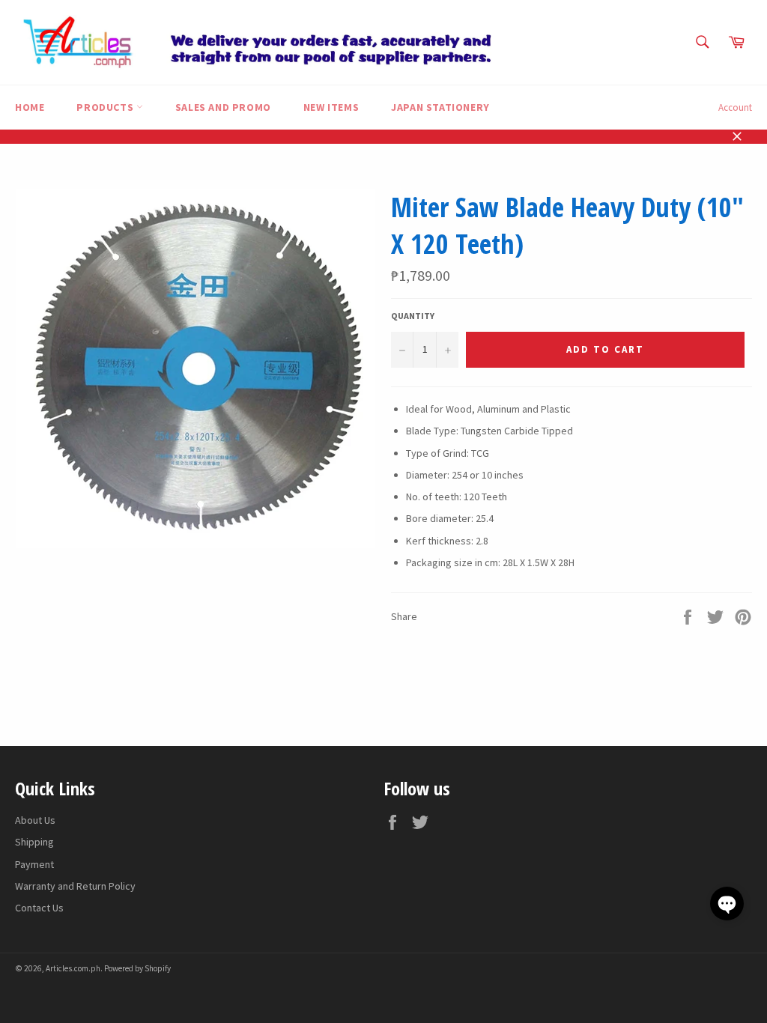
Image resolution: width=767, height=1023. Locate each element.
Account (735, 107)
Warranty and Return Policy (75, 886)
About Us (35, 820)
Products (106, 107)
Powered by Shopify (137, 968)
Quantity (412, 315)
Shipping (34, 842)
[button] (727, 903)
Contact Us (39, 907)
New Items (331, 107)
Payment (34, 864)
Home (29, 107)
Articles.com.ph (73, 968)
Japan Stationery (440, 107)
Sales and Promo (223, 107)
